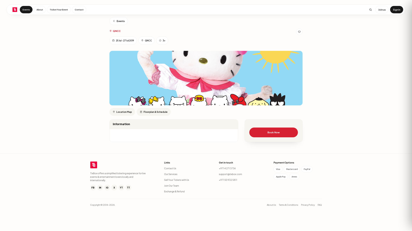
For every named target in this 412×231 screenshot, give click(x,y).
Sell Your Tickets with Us (176, 179)
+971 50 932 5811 (228, 179)
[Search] (370, 9)
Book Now (273, 132)
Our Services (170, 174)
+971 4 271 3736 (227, 168)
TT (128, 187)
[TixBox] (14, 9)
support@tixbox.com (230, 174)
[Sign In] (299, 32)
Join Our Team (171, 185)
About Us (271, 205)
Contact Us (170, 168)
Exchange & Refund (174, 191)
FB (92, 187)
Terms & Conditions (288, 205)
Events (26, 9)
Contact (79, 9)
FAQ (320, 205)
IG (107, 187)
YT (121, 187)
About (40, 9)
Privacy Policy (308, 205)
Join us (382, 9)
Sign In (396, 9)
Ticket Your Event (59, 9)
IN (100, 187)
